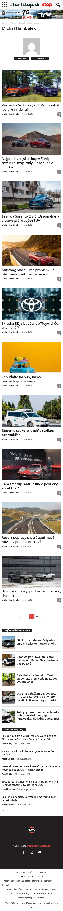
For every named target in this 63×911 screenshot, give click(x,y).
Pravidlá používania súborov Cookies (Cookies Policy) (31, 889)
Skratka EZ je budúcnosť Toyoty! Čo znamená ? (30, 325)
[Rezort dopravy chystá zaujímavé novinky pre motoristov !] (31, 518)
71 (25, 616)
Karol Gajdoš (8, 758)
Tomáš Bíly (7, 743)
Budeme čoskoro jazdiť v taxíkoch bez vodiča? (29, 432)
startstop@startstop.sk (38, 846)
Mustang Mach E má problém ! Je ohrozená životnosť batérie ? (28, 272)
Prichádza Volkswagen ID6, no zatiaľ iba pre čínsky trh (30, 107)
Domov (5, 23)
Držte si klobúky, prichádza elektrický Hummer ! (31, 593)
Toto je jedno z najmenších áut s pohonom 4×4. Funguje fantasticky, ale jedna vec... (30, 783)
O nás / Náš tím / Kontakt (31, 876)
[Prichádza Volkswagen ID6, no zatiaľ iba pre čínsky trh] (31, 85)
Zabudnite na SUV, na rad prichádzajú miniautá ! (22, 379)
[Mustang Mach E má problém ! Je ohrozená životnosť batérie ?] (31, 250)
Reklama (43, 872)
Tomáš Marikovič (10, 789)
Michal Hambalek (10, 114)
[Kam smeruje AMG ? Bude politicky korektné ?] (31, 464)
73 (37, 616)
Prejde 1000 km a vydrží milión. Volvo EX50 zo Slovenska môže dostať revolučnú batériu (29, 737)
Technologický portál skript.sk (31, 897)
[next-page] (7, 810)
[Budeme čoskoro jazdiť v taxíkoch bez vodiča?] (31, 411)
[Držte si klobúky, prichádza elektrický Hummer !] (31, 571)
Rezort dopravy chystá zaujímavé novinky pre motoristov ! (28, 539)
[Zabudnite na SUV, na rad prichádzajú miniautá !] (31, 357)
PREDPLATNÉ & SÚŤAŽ (26, 872)
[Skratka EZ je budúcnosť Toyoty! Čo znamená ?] (31, 304)
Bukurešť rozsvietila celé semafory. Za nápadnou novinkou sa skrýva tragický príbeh (31, 768)
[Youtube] (39, 852)
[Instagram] (32, 852)
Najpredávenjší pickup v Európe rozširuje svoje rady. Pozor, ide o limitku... (27, 162)
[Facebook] (24, 852)
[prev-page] (3, 810)
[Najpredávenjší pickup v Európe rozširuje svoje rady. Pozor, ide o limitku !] (31, 139)
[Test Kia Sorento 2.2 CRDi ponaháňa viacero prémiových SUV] (31, 197)
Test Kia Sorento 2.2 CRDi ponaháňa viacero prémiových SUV (30, 218)
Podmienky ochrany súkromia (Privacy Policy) (31, 893)
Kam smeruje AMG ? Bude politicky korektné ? (30, 486)
